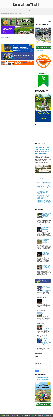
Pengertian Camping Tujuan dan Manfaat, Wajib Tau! (46, 254)
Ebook (36, 10)
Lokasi (17, 10)
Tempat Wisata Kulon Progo (43, 379)
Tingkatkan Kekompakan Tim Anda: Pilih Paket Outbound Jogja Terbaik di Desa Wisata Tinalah (44, 201)
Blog (29, 10)
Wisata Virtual (18, 13)
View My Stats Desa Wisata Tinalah (43, 409)
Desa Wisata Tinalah (26, 5)
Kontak (13, 10)
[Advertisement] (17, 76)
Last (24, 41)
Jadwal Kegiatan (42, 10)
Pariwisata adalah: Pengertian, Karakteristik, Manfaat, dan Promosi (46, 315)
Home (2, 37)
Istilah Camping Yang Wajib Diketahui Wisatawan (45, 241)
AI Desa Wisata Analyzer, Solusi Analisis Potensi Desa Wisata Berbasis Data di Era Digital (43, 180)
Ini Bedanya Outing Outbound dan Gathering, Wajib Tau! (46, 267)
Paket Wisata (23, 10)
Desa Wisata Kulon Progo (42, 377)
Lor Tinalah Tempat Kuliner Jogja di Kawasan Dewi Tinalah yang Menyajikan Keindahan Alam (44, 216)
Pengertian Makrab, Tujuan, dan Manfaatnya (46, 228)
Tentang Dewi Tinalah (5, 10)
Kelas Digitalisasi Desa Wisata (7, 13)
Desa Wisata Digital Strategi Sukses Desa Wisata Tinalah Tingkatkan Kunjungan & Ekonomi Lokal (43, 197)
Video (32, 10)
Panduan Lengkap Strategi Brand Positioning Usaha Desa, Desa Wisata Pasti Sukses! (46, 341)
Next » (20, 41)
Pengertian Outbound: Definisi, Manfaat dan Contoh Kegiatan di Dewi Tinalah (46, 289)
